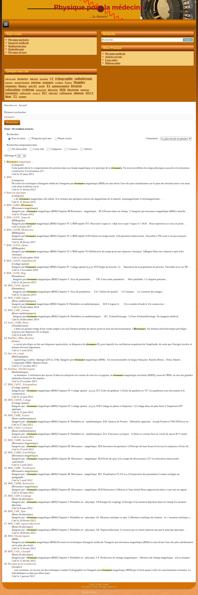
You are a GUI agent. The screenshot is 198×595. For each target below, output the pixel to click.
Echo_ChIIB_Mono (18, 322)
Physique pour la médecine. (22, 563)
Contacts (73, 148)
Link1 (92, 584)
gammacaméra (60, 86)
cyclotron (28, 89)
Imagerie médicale (18, 42)
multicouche (25, 93)
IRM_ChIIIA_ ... (21, 205)
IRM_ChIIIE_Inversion (20, 440)
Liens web (38, 148)
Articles (88, 148)
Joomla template (89, 592)
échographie (64, 78)
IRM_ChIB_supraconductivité (24, 523)
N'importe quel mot (42, 138)
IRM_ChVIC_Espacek (18, 217)
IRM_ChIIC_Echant (18, 310)
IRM (63, 89)
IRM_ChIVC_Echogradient (22, 384)
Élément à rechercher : (15, 112)
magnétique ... (20, 161)
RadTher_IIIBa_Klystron (21, 338)
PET (44, 93)
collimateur (65, 93)
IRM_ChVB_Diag (16, 273)
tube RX (32, 86)
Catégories (56, 148)
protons (36, 82)
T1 (48, 86)
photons (79, 93)
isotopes (9, 82)
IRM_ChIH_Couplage (19, 495)
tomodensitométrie (21, 83)
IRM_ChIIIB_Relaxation (21, 483)
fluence (22, 86)
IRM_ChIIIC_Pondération (21, 467)
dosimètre (22, 78)
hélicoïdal (53, 93)
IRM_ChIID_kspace (18, 297)
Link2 (99, 584)
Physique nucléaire (18, 39)
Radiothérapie (16, 49)
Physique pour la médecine (99, 7)
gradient (59, 82)
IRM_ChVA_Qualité (18, 285)
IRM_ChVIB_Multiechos (20, 229)
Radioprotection (17, 46)
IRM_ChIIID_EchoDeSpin (22, 452)
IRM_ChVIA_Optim (17, 245)
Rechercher (12, 122)
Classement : (152, 138)
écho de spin (10, 79)
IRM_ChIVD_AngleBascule (21, 260)
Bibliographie (112, 63)
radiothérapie (83, 78)
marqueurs (11, 93)
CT (51, 78)
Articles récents (113, 56)
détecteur (53, 89)
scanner (22, 96)
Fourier (68, 82)
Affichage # (10, 155)
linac (8, 96)
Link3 (106, 584)
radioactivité (41, 90)
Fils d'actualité (19, 148)
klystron (76, 86)
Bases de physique (16, 192)
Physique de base (17, 52)
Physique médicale (115, 53)
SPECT (89, 93)
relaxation (44, 79)
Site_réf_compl (16, 353)
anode (42, 86)
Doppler (79, 82)
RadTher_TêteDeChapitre (21, 368)
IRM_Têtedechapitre (19, 535)
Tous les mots (18, 138)
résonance (11, 86)
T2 (15, 96)
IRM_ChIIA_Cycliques (20, 427)
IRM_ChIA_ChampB (19, 551)
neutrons (84, 90)
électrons (73, 89)
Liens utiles (111, 60)
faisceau (34, 79)
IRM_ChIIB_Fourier (18, 415)
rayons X (36, 93)
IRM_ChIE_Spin (17, 511)
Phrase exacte (65, 138)
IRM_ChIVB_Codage (19, 399)
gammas (48, 82)
